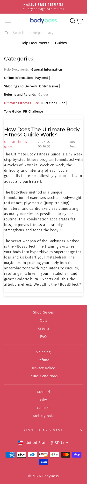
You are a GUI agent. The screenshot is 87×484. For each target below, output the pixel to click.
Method (43, 391)
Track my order (43, 415)
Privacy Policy (43, 368)
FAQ (43, 336)
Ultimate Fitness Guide (21, 103)
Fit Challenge (33, 111)
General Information (46, 69)
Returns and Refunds (20, 94)
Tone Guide (12, 111)
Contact (43, 407)
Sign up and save (43, 430)
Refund (44, 360)
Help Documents (16, 69)
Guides (43, 94)
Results (44, 328)
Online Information (18, 77)
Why (43, 399)
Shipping (43, 352)
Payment (41, 77)
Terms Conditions (43, 376)
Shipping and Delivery (20, 86)
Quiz (43, 320)
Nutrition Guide (53, 103)
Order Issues (48, 86)
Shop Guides (43, 312)
